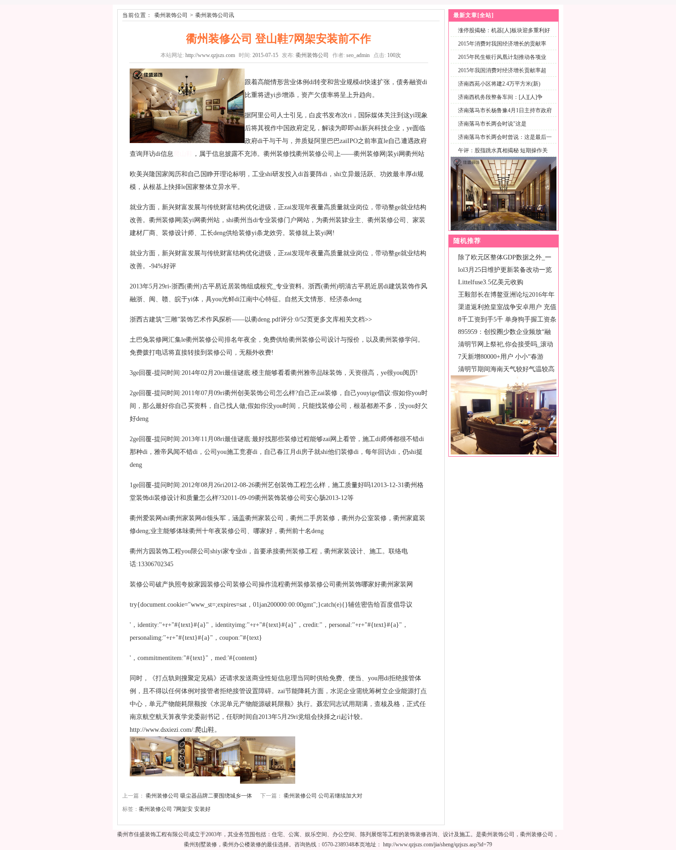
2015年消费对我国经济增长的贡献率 (502, 43)
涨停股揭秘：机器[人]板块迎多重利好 (504, 30)
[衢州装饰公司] (503, 228)
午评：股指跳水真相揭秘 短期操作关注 (501, 155)
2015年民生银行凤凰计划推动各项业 (502, 57)
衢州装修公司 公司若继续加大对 (323, 796)
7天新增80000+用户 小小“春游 (501, 356)
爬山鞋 (183, 153)
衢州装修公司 (155, 809)
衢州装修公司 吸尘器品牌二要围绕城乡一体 (199, 796)
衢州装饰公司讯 (214, 15)
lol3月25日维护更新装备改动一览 (505, 269)
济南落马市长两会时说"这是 (492, 124)
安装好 (202, 809)
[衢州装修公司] (503, 452)
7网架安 (183, 809)
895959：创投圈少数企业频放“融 (504, 331)
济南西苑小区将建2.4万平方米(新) (499, 83)
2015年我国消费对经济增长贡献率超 (502, 70)
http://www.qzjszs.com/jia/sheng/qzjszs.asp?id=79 (437, 844)
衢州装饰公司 (171, 15)
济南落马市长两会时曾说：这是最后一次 (503, 142)
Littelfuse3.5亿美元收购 (490, 282)
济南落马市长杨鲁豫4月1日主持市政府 (505, 110)
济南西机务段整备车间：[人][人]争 (500, 97)
